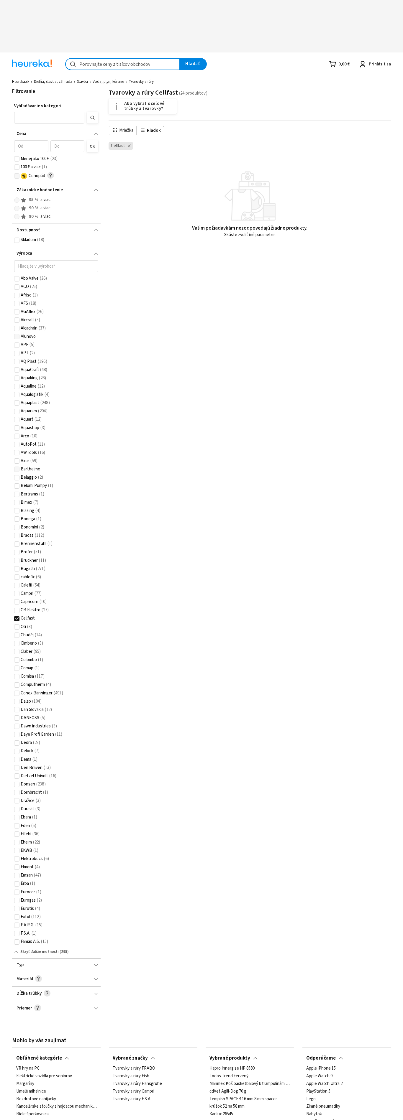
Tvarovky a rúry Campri (133, 1091)
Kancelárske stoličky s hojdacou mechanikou (56, 1106)
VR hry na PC (28, 1068)
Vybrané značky (130, 1058)
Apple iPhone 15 (321, 1068)
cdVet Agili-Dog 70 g (227, 1091)
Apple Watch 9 (319, 1076)
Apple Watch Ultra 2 (324, 1084)
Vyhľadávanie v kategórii (38, 106)
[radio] (16, 200)
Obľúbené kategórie (39, 1058)
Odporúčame (321, 1058)
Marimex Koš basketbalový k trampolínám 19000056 (249, 1084)
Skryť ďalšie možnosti (39, 951)
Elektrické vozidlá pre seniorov (44, 1076)
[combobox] (122, 64)
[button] (49, 117)
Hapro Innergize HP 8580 (232, 1068)
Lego (311, 1099)
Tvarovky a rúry (141, 81)
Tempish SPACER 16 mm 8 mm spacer (243, 1099)
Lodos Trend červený (228, 1076)
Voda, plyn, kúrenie (108, 81)
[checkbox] (16, 159)
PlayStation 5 (318, 1091)
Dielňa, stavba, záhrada (53, 81)
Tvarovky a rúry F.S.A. (132, 1099)
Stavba (82, 81)
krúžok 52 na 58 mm (227, 1106)
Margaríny (25, 1084)
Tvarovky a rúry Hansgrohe (137, 1084)
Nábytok (314, 1114)
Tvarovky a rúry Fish (131, 1076)
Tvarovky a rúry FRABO (134, 1068)
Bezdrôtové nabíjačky (36, 1099)
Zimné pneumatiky (323, 1106)
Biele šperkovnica (32, 1114)
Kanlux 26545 (221, 1114)
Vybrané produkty (229, 1058)
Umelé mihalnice (31, 1091)
